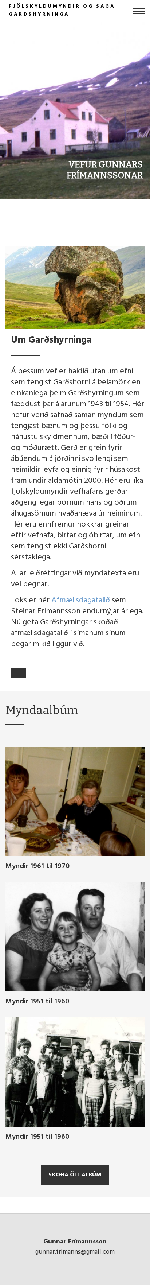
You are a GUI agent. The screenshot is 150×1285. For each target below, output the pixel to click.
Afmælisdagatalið (80, 600)
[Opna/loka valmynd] (139, 11)
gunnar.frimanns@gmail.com (75, 1252)
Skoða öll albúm (75, 1175)
